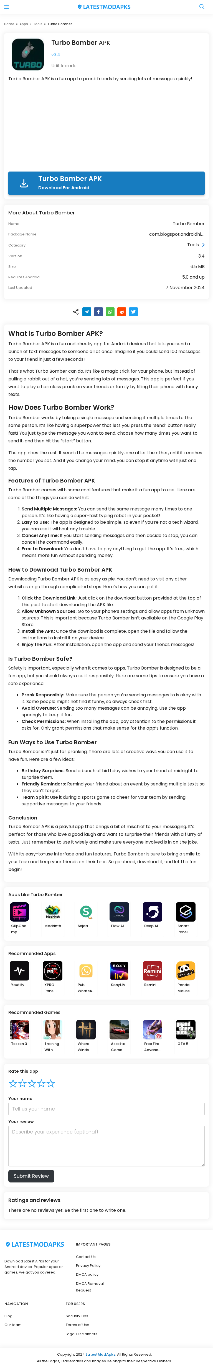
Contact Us (86, 1256)
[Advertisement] (106, 128)
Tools (37, 24)
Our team (13, 1324)
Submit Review (31, 1176)
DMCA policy (87, 1274)
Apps (23, 24)
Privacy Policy (88, 1265)
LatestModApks (100, 1354)
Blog (8, 1316)
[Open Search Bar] (201, 7)
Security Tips (77, 1316)
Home (9, 24)
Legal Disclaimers (81, 1334)
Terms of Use (77, 1324)
